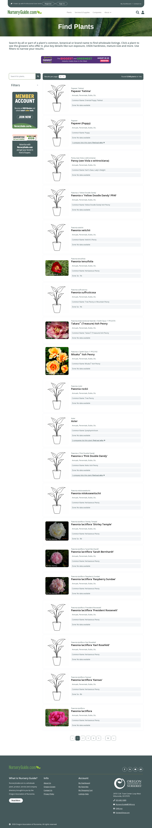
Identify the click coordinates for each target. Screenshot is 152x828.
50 (108, 738)
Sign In (62, 4)
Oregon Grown (49, 787)
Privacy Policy (49, 794)
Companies (97, 12)
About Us (47, 783)
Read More (16, 800)
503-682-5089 (121, 800)
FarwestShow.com (123, 813)
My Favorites (83, 787)
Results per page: (51, 76)
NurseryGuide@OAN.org (125, 804)
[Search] (38, 76)
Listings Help (83, 794)
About (107, 12)
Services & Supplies (82, 12)
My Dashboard (84, 783)
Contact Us (48, 790)
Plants (69, 12)
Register (48, 4)
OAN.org (119, 808)
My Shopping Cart (85, 790)
